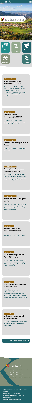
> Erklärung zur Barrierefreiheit (12, 389)
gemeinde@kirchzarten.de (22, 377)
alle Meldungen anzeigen (19, 340)
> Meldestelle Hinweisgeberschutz (12, 399)
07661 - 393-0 (18, 372)
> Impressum (7, 393)
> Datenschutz (16, 393)
